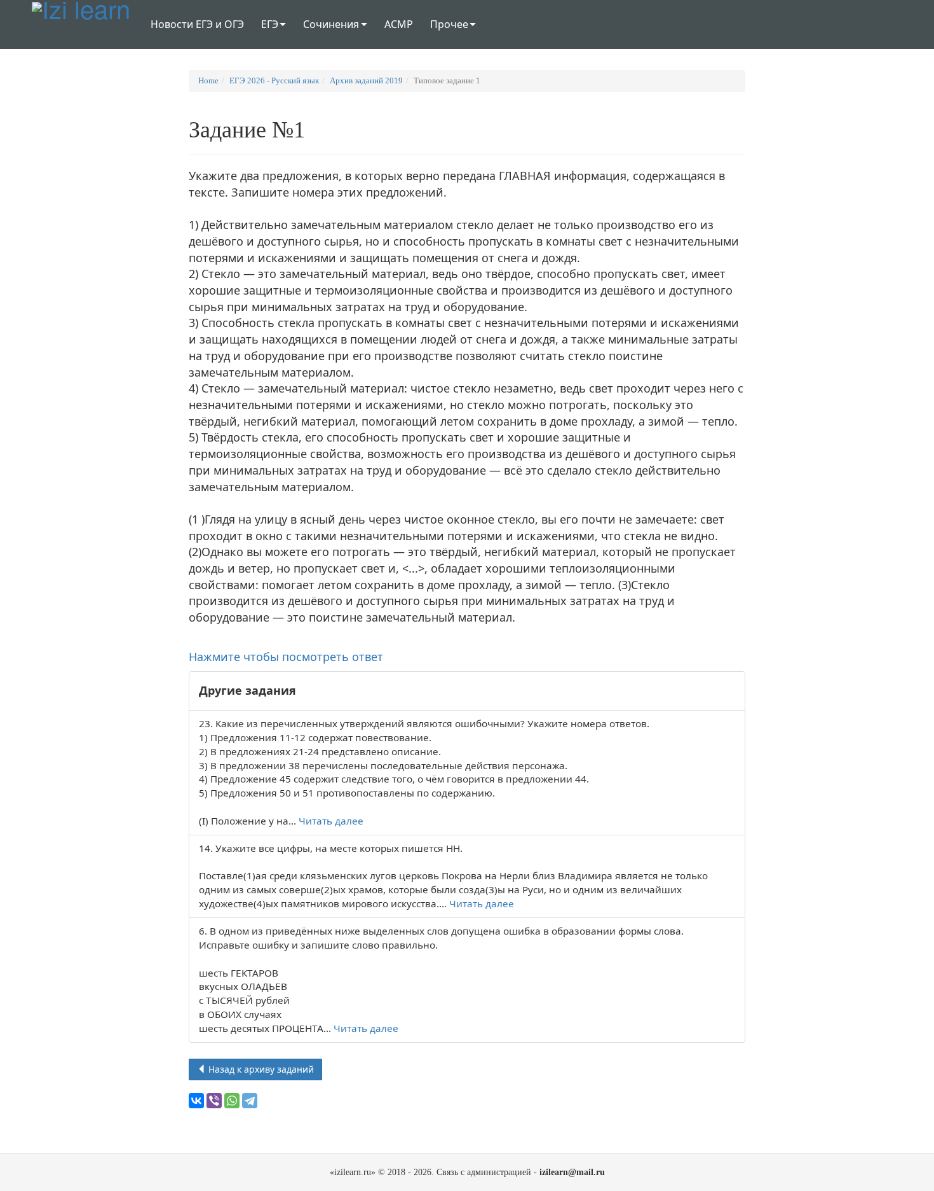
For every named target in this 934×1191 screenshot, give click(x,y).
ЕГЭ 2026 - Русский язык (274, 80)
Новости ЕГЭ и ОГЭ (197, 24)
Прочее (449, 24)
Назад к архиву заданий (260, 1069)
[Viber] (214, 1100)
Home (208, 80)
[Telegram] (249, 1100)
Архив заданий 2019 (366, 80)
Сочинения (331, 24)
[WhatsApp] (232, 1100)
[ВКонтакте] (196, 1100)
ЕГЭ (269, 24)
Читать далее (331, 820)
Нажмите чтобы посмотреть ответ (286, 656)
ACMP (398, 24)
